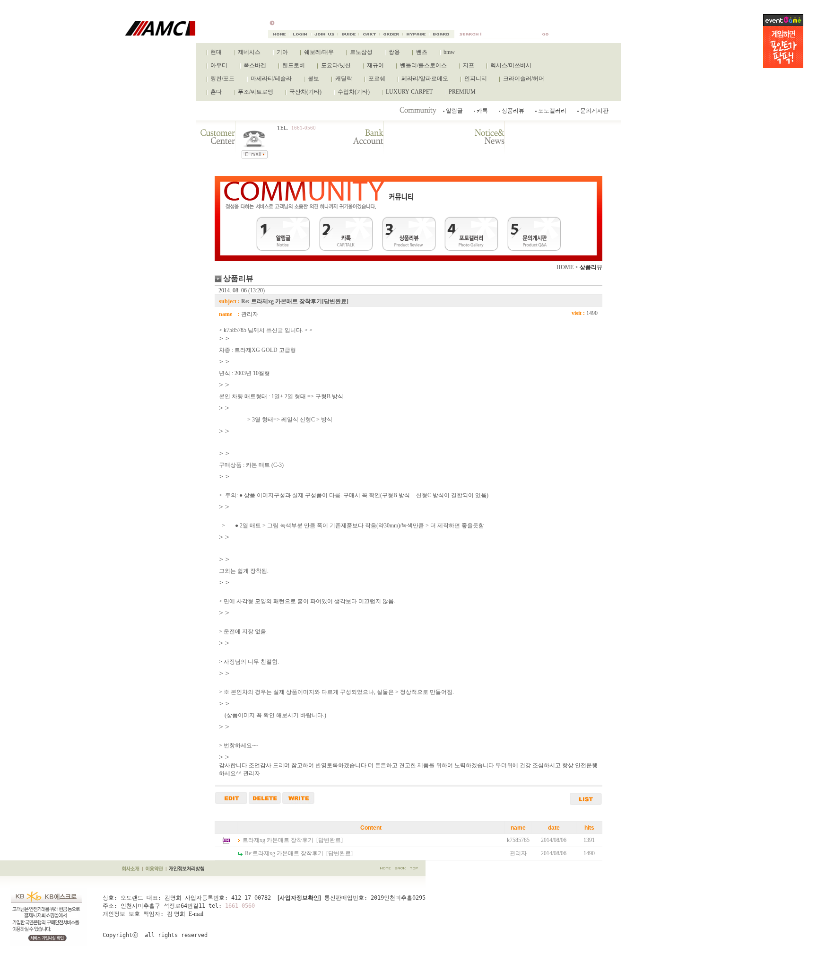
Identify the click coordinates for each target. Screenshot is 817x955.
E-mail (196, 914)
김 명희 (176, 914)
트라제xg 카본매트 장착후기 (278, 840)
